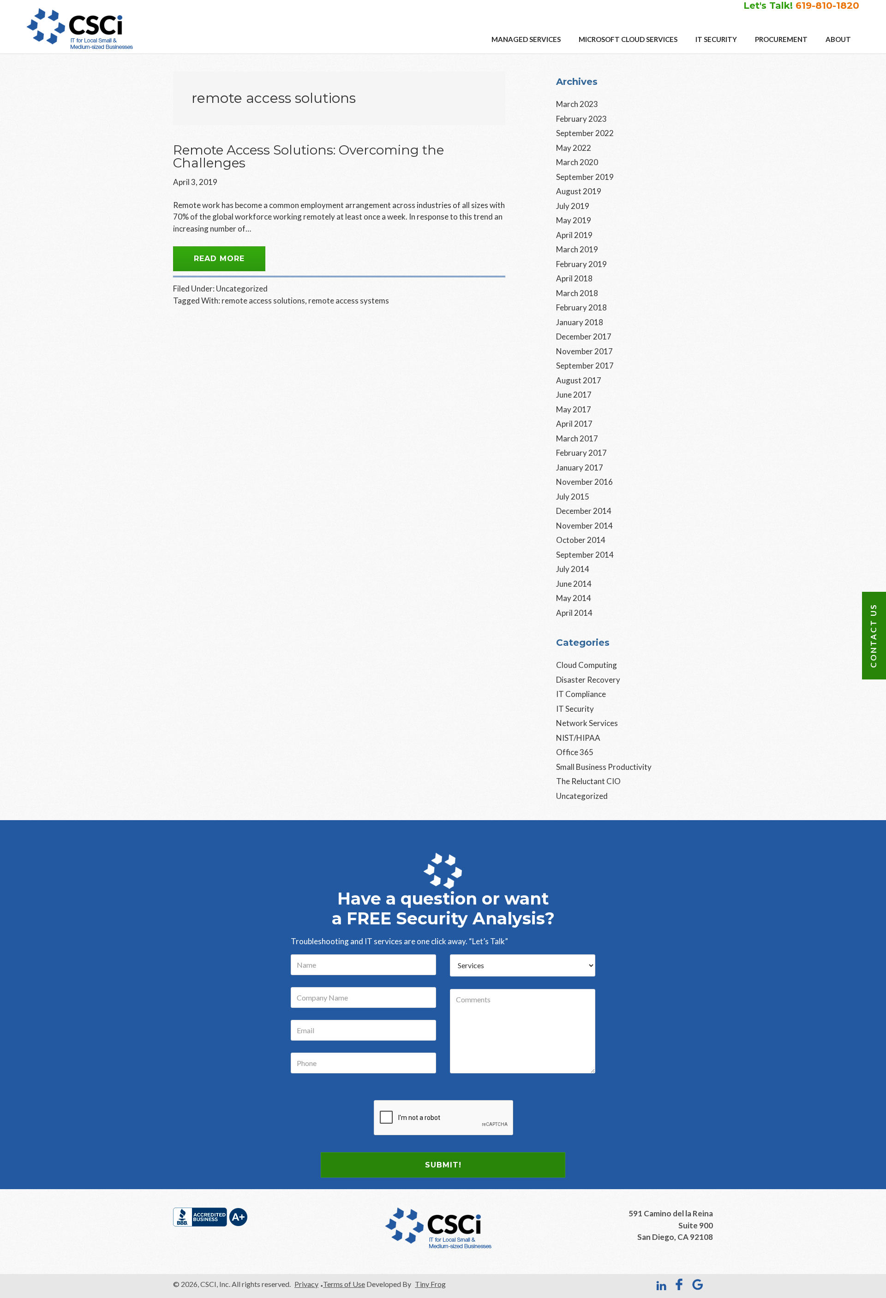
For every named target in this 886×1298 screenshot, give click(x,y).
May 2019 (573, 220)
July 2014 (572, 569)
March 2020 (577, 162)
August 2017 (578, 380)
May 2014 (573, 598)
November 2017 (584, 351)
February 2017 (581, 453)
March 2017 (577, 438)
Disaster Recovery (588, 680)
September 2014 (585, 555)
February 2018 (581, 307)
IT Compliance (581, 694)
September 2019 (585, 177)
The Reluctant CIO (588, 781)
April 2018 (574, 278)
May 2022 (573, 148)
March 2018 (577, 293)
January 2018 (579, 322)
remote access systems (348, 300)
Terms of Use (344, 1284)
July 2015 (572, 496)
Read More (219, 258)
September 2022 (585, 133)
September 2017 (585, 365)
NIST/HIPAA (578, 738)
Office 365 (574, 752)
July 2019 (572, 206)
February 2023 (581, 119)
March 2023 (577, 104)
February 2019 (581, 264)
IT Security (575, 709)
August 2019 (578, 191)
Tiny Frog (430, 1284)
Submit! (443, 1165)
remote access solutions (263, 300)
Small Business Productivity (604, 767)
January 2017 (579, 467)
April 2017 (574, 424)
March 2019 (577, 249)
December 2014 (583, 511)
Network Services (587, 723)
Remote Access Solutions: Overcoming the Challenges (308, 156)
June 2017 (574, 394)
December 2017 (583, 336)
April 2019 (574, 235)
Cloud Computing (586, 665)
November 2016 (584, 482)
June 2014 (574, 584)
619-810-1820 (827, 5)
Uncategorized (242, 288)
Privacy (306, 1284)
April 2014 (574, 613)
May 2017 (573, 409)
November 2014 (584, 525)
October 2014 (580, 540)
